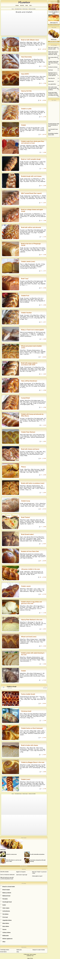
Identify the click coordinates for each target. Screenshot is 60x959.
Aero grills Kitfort (52, 84)
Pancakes (5, 899)
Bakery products (6, 892)
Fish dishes (5, 914)
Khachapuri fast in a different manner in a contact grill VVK (53, 74)
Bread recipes (6, 889)
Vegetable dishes (7, 920)
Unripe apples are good (37, 876)
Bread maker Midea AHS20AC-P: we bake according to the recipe (53, 94)
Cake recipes (5, 908)
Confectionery (6, 911)
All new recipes (23, 866)
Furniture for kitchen (52, 67)
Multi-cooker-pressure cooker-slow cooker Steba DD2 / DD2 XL (53, 53)
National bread (6, 895)
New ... (31, 5)
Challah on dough (11, 686)
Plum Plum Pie (51, 78)
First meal (5, 917)
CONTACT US (30, 955)
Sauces (4, 929)
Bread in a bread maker (8, 886)
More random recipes (54, 24)
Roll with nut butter (4, 871)
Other (3, 941)
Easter (4, 905)
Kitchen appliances (7, 938)
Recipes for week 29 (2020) (39, 949)
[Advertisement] (24, 24)
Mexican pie (53, 39)
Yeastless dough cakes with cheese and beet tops (53, 63)
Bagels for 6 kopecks (21, 871)
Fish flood (50, 70)
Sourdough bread (7, 902)
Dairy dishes (5, 926)
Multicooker (5, 935)
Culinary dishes (6, 932)
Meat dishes (5, 923)
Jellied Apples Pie (54, 22)
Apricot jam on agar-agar (21, 874)
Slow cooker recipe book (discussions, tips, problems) (53, 88)
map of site (30, 958)
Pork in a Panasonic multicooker (7, 874)
